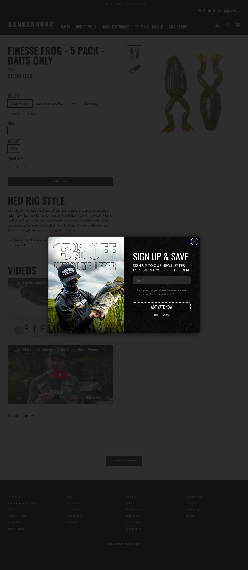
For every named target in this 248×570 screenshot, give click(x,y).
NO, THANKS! (162, 315)
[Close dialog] (194, 241)
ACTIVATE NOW (162, 307)
